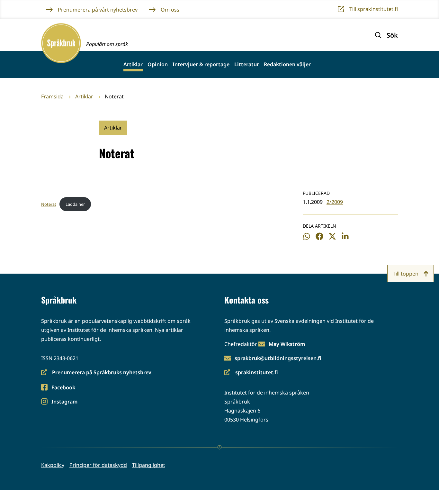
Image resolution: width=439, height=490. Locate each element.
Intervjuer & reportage (201, 64)
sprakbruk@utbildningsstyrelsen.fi (278, 358)
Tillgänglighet (148, 464)
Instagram (64, 402)
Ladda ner (75, 204)
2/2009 (335, 201)
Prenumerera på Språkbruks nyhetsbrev (96, 373)
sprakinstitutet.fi (251, 373)
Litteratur (246, 64)
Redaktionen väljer (287, 64)
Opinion (158, 64)
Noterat (48, 204)
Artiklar (133, 64)
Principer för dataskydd (98, 464)
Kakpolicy (52, 464)
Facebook (63, 388)
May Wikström (287, 344)
